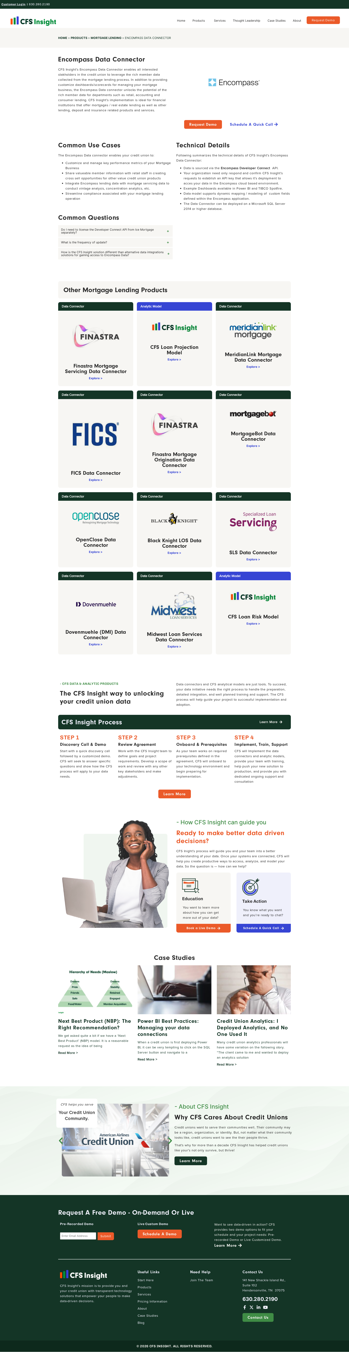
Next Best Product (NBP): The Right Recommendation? (94, 1024)
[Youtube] (265, 1307)
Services (220, 20)
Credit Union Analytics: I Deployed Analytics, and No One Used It (252, 1027)
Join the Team (201, 1280)
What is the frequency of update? (84, 242)
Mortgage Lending (106, 38)
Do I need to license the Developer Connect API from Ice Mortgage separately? (107, 231)
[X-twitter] (251, 1307)
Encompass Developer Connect (245, 168)
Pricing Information (152, 1301)
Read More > (68, 1052)
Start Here (146, 1280)
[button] (60, 1140)
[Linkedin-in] (258, 1307)
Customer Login (13, 4)
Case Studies (277, 20)
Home (181, 20)
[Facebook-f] (244, 1307)
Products (198, 20)
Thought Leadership (246, 20)
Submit (106, 1236)
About (297, 20)
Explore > (96, 378)
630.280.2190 (39, 4)
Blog (141, 1322)
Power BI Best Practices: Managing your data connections (168, 1027)
